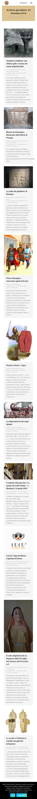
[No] (35, 790)
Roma (17, 71)
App (7, 561)
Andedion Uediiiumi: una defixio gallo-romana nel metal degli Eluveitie (16, 64)
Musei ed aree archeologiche (17, 561)
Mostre (20, 141)
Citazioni (8, 284)
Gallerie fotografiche (11, 141)
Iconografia (18, 197)
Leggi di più (21, 795)
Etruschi (17, 667)
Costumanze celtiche (15, 69)
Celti (7, 69)
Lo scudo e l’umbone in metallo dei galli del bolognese (16, 741)
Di (10, 73)
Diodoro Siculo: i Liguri (16, 365)
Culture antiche (10, 197)
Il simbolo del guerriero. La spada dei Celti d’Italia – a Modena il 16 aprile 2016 (17, 486)
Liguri (21, 368)
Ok (13, 795)
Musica (13, 71)
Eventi (10, 491)
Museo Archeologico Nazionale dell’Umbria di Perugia (16, 135)
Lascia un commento (12, 75)
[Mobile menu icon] (31, 3)
